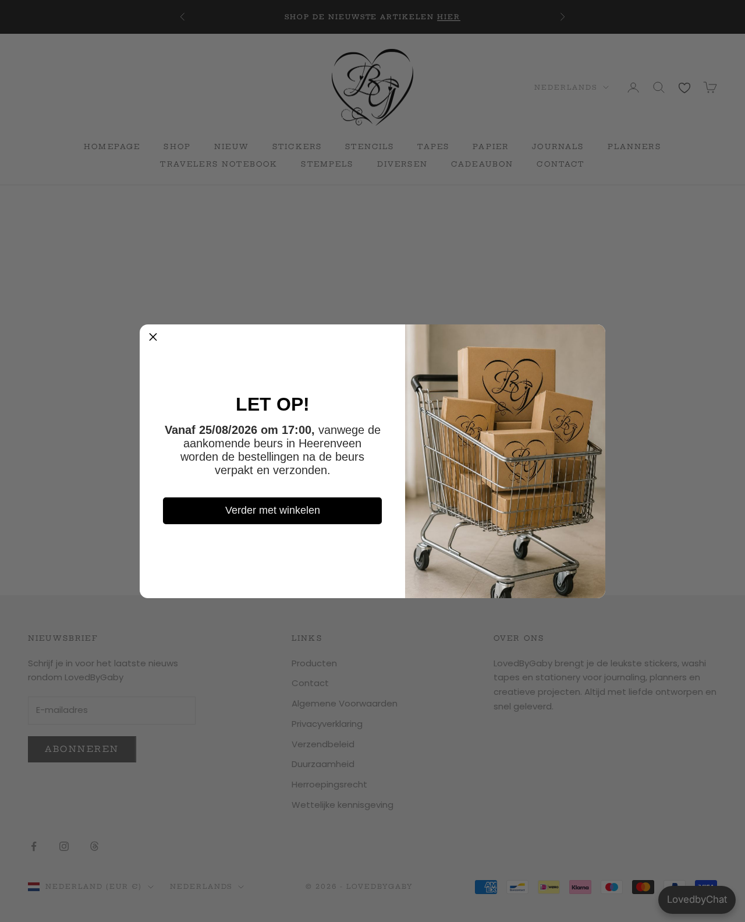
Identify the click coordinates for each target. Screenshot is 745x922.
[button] (153, 337)
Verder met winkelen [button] (272, 510)
